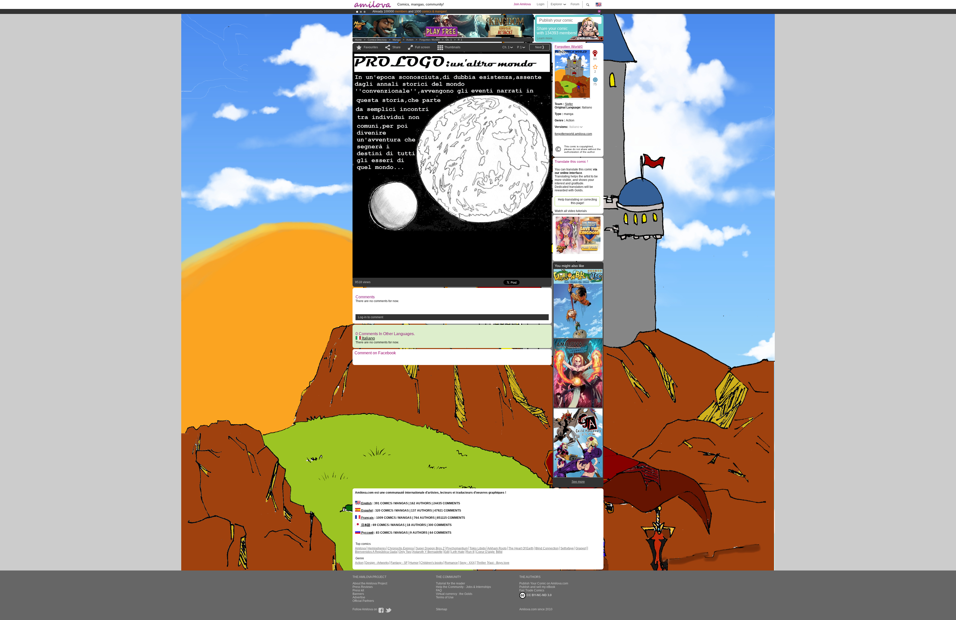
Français (367, 517)
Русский (366, 532)
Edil (446, 552)
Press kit (358, 590)
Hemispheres (377, 548)
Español (366, 510)
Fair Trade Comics (531, 590)
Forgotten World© (429, 39)
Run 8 (470, 552)
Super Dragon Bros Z (430, 548)
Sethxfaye (567, 548)
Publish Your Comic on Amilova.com (543, 583)
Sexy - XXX (467, 563)
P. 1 (460, 39)
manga (397, 39)
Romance (451, 563)
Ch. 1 (449, 39)
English (366, 503)
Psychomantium (457, 548)
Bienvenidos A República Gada (376, 552)
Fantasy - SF (399, 563)
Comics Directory (377, 39)
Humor (413, 563)
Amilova (360, 548)
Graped (581, 548)
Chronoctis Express (401, 548)
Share (396, 47)
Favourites (371, 47)
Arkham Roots (497, 548)
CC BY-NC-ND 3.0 (539, 595)
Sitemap (441, 609)
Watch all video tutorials (571, 211)
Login (540, 4)
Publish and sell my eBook (537, 587)
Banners (358, 594)
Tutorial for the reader (450, 583)
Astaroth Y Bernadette (427, 552)
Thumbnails (452, 47)
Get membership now (455, 11)
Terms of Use (445, 597)
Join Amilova (522, 4)
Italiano (368, 338)
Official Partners (363, 601)
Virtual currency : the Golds (454, 594)
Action (410, 39)
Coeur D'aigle (485, 552)
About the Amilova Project (370, 583)
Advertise (359, 597)
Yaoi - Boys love (498, 563)
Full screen (422, 47)
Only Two (405, 552)
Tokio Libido (478, 548)
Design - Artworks (377, 563)
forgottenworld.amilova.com (573, 134)
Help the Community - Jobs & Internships (463, 587)
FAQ (439, 590)
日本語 (365, 525)
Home (358, 39)
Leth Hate (457, 552)
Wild (499, 552)
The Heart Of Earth (521, 548)
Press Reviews (363, 587)
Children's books (431, 563)
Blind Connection (547, 548)
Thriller (482, 563)
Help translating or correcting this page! (577, 201)
